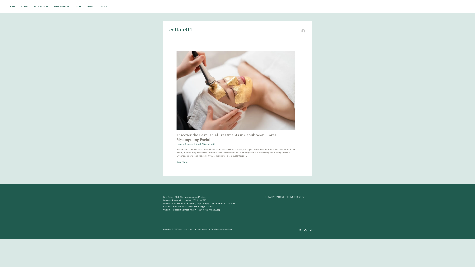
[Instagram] (300, 230)
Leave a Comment (185, 144)
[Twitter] (310, 230)
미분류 (198, 144)
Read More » (183, 161)
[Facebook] (305, 230)
